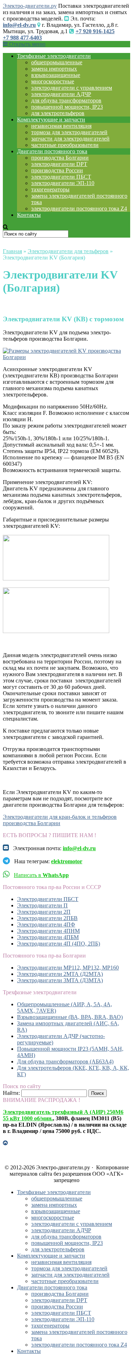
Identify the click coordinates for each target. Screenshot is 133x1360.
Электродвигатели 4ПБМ (48, 937)
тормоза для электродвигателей (69, 132)
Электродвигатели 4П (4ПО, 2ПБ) (58, 944)
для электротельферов (57, 113)
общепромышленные (56, 62)
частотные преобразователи (65, 145)
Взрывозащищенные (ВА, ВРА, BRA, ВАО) (70, 1017)
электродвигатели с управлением (71, 88)
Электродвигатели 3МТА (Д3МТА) (60, 980)
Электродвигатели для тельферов (68, 251)
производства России (57, 170)
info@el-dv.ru (19, 25)
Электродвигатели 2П (44, 912)
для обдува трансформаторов (66, 100)
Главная (12, 251)
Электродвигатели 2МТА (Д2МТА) (60, 974)
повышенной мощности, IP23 (67, 107)
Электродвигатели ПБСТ (47, 899)
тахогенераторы (50, 189)
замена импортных (54, 69)
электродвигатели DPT (59, 164)
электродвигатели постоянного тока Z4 (79, 208)
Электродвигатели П (42, 905)
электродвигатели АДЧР (61, 94)
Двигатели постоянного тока (52, 151)
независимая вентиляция (61, 126)
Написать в (41, 875)
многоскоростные (52, 81)
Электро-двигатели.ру (30, 6)
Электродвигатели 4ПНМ (48, 931)
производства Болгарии (60, 158)
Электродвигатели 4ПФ (46, 924)
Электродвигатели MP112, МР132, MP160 (68, 968)
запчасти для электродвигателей (70, 139)
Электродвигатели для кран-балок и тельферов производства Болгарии (60, 820)
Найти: (11, 1093)
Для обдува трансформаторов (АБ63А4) (65, 1061)
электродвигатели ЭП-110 (62, 183)
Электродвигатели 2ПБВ (47, 918)
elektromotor (66, 861)
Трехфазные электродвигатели (54, 56)
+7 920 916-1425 (95, 31)
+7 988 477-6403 (22, 38)
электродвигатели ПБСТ (61, 177)
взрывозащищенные (55, 75)
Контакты (29, 215)
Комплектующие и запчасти (51, 120)
